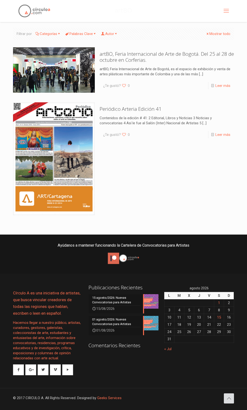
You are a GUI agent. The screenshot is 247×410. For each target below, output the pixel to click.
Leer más (222, 85)
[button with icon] (18, 369)
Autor (109, 34)
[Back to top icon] (229, 398)
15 (219, 317)
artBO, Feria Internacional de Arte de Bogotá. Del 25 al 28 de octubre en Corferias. (167, 56)
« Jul (168, 349)
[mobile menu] (226, 11)
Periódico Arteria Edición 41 (131, 108)
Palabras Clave (81, 34)
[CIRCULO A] (34, 11)
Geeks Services (109, 398)
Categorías (48, 34)
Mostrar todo (219, 34)
